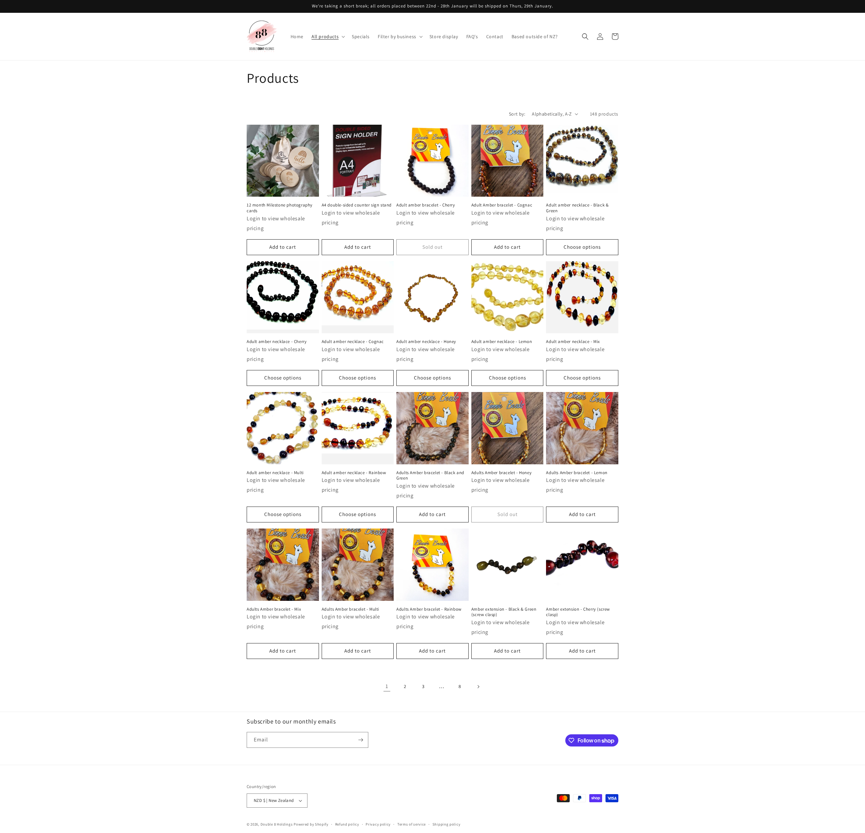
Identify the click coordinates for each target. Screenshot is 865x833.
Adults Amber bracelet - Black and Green (430, 475)
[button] (327, 36)
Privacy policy (378, 824)
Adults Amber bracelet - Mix (274, 609)
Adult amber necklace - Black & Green (577, 208)
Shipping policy (446, 824)
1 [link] (387, 686)
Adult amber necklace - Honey (426, 341)
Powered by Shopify (311, 824)
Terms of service (411, 824)
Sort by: (517, 114)
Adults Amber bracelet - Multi (350, 609)
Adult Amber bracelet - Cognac (501, 205)
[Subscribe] (360, 740)
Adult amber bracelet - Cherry (425, 205)
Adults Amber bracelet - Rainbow (429, 609)
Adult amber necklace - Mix (573, 341)
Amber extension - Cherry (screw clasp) (578, 612)
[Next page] (478, 686)
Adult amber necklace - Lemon (501, 341)
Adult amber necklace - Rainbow (354, 472)
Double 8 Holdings (277, 824)
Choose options (582, 247)
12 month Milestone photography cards (280, 208)
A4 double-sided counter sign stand (357, 205)
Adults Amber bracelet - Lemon (576, 472)
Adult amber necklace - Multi (275, 472)
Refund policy (347, 824)
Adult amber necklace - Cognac (353, 341)
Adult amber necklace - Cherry (276, 341)
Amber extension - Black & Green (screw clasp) (504, 612)
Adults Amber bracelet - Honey (501, 472)
